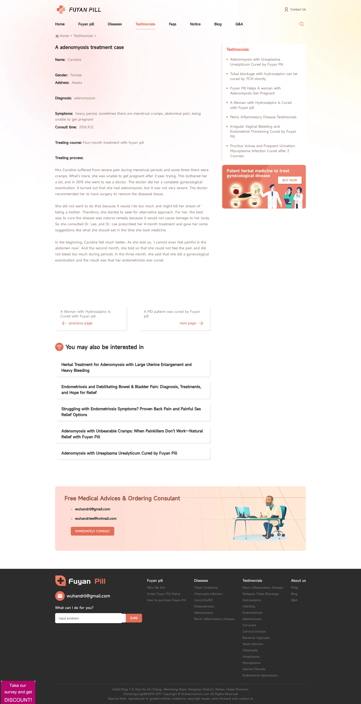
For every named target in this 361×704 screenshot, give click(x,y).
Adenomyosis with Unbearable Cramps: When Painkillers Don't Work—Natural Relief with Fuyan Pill (132, 433)
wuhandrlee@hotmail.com (95, 518)
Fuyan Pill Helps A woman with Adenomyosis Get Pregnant (255, 90)
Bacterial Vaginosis (256, 638)
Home (60, 24)
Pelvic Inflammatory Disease (214, 619)
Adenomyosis (203, 613)
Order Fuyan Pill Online (163, 594)
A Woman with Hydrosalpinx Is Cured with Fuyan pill (261, 105)
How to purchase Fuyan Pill (166, 600)
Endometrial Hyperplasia (260, 675)
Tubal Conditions (206, 587)
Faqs (172, 24)
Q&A (239, 24)
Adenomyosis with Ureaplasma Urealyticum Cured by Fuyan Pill (119, 453)
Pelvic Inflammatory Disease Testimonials (263, 117)
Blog (218, 24)
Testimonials (145, 24)
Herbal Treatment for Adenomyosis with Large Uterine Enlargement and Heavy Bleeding (126, 367)
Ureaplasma (251, 656)
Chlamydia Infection (208, 594)
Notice (195, 24)
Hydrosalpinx (252, 600)
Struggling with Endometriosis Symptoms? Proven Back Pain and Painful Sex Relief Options (131, 411)
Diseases (115, 24)
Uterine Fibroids (254, 669)
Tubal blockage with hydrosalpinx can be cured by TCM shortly (263, 76)
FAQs (294, 587)
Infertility (249, 606)
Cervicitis (249, 625)
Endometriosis (204, 606)
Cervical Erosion (254, 631)
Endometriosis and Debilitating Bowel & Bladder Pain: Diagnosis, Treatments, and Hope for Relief (131, 389)
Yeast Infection (253, 644)
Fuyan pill (86, 24)
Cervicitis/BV (203, 600)
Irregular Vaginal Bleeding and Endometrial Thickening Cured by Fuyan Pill (263, 131)
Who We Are (156, 587)
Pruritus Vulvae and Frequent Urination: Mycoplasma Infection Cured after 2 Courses (262, 151)
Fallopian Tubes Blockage (261, 594)
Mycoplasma (252, 663)
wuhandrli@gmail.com (92, 509)
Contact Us (298, 9)
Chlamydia (250, 650)
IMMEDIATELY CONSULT (92, 531)
